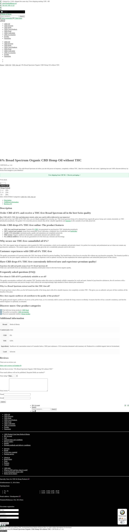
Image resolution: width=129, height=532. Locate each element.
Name (2, 394)
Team (6, 461)
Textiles (6, 36)
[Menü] (126, 510)
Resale (6, 450)
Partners (6, 463)
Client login (18, 18)
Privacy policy (8, 441)
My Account (36, 405)
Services (6, 448)
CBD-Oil (7, 24)
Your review (4, 391)
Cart (34, 411)
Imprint (6, 443)
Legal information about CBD (13, 472)
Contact (6, 465)
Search (22, 16)
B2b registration (7, 18)
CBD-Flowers (8, 26)
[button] (12, 11)
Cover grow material (10, 452)
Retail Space (8, 459)
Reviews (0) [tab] (8, 204)
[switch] (122, 522)
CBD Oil (8, 65)
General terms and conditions (13, 440)
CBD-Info (7, 468)
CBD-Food (7, 31)
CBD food (25, 310)
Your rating (4, 376)
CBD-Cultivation (9, 33)
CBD (36, 229)
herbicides (73, 231)
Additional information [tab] (11, 202)
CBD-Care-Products (10, 29)
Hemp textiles (25, 314)
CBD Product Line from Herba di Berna (17, 434)
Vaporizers (7, 38)
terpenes (68, 221)
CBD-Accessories (10, 35)
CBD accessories (23, 312)
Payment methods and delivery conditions (17, 445)
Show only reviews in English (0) (10, 365)
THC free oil (16, 65)
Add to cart (4, 185)
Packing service (9, 454)
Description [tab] (7, 200)
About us (7, 457)
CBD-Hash (7, 27)
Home (2, 65)
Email (2, 398)
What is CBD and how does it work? (16, 470)
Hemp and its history (10, 473)
